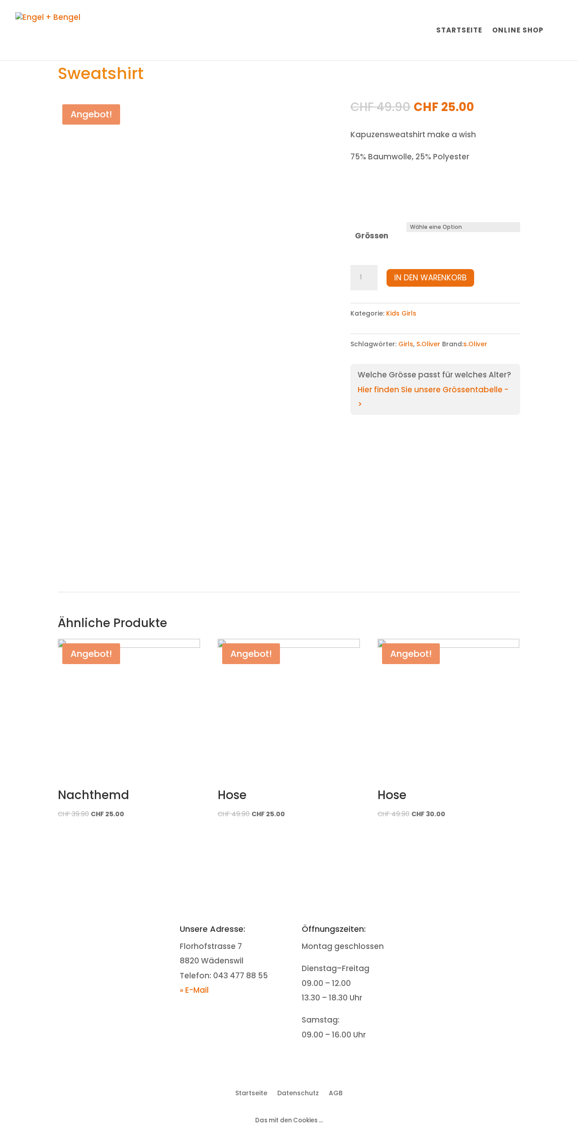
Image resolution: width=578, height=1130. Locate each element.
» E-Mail (194, 990)
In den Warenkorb (430, 277)
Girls (405, 344)
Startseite (459, 31)
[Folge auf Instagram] (481, 930)
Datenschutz (298, 1092)
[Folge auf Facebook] (463, 930)
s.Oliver (475, 344)
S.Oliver (428, 344)
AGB (336, 1092)
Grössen (371, 235)
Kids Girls (401, 313)
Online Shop (518, 31)
